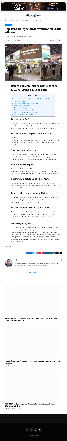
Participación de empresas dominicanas (26, 103)
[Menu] (7, 16)
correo (10, 246)
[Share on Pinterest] (18, 40)
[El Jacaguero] (33, 15)
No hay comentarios (22, 36)
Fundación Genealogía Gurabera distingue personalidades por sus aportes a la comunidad (33, 362)
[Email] (6, 106)
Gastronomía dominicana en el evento (25, 110)
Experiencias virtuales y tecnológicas (25, 112)
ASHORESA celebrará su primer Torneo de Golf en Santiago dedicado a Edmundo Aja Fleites (30, 405)
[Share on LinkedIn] (22, 40)
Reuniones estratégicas (21, 108)
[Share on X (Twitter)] (15, 40)
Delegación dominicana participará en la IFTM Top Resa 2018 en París (33, 99)
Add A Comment (33, 272)
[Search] (60, 16)
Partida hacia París (19, 101)
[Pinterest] (6, 102)
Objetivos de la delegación (22, 105)
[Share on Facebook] (12, 40)
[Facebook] (6, 89)
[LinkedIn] (6, 98)
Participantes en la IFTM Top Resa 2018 (25, 114)
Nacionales (8, 24)
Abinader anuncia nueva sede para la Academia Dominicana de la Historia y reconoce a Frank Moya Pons (32, 319)
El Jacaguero (19, 260)
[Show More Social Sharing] (25, 40)
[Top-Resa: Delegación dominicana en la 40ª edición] (33, 62)
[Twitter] (6, 93)
